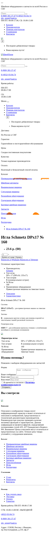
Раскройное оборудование (17, 453)
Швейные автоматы (15, 446)
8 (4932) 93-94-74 (23, 16)
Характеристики (13, 296)
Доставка (10, 497)
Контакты (10, 34)
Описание (10, 294)
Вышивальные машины (16, 449)
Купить (19, 257)
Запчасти (10, 460)
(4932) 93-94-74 (7, 514)
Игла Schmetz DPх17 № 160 (18, 229)
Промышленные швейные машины (21, 444)
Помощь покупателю (15, 29)
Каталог (9, 25)
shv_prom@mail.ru (9, 18)
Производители (13, 27)
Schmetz (9, 271)
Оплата (9, 499)
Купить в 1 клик (8, 257)
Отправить (6, 387)
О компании (11, 32)
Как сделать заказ (13, 494)
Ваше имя (5, 377)
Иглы (8, 465)
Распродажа (11, 467)
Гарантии (10, 501)
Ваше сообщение (8, 374)
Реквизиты (11, 479)
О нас (8, 477)
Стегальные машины (15, 451)
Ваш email (5, 380)
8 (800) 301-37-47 (8, 16)
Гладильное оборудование (17, 456)
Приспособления (13, 462)
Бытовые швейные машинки (18, 458)
